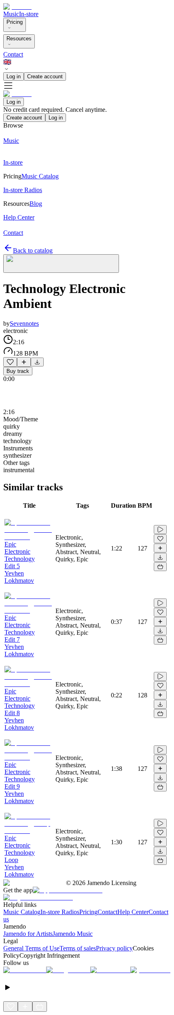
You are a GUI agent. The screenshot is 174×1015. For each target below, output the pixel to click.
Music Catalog (21, 911)
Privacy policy (114, 948)
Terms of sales (77, 948)
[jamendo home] (17, 6)
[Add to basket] (160, 566)
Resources (19, 39)
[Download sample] (37, 362)
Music (11, 13)
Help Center (133, 911)
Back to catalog (33, 250)
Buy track (17, 371)
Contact (13, 54)
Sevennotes (24, 323)
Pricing (14, 22)
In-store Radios (59, 911)
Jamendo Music (73, 933)
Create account (45, 76)
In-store (28, 13)
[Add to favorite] (10, 362)
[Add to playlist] (24, 362)
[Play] (61, 263)
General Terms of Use (31, 948)
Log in (13, 76)
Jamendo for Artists (28, 933)
